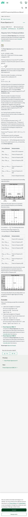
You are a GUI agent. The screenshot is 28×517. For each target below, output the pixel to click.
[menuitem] (21, 3)
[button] (13, 19)
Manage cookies (14, 514)
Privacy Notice (12, 503)
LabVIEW (4, 28)
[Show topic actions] (23, 22)
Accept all (14, 510)
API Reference (12, 28)
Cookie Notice (22, 503)
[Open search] (22, 8)
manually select (6, 334)
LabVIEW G (21, 28)
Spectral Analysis (12, 345)
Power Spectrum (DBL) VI (9, 327)
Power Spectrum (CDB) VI (9, 336)
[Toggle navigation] (7, 2)
